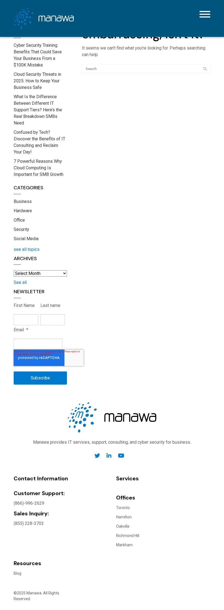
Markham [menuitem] (124, 545)
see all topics (27, 249)
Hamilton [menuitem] (124, 517)
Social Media (26, 238)
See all (20, 282)
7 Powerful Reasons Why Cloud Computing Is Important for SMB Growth (38, 168)
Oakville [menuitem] (122, 526)
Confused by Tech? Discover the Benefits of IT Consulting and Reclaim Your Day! (39, 142)
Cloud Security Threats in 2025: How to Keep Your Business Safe (37, 81)
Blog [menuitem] (17, 573)
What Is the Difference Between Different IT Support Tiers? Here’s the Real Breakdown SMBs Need (38, 110)
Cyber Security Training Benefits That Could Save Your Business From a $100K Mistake (38, 55)
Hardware (23, 210)
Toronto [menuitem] (123, 508)
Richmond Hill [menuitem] (127, 535)
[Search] (205, 69)
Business (23, 201)
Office (19, 220)
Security (21, 229)
